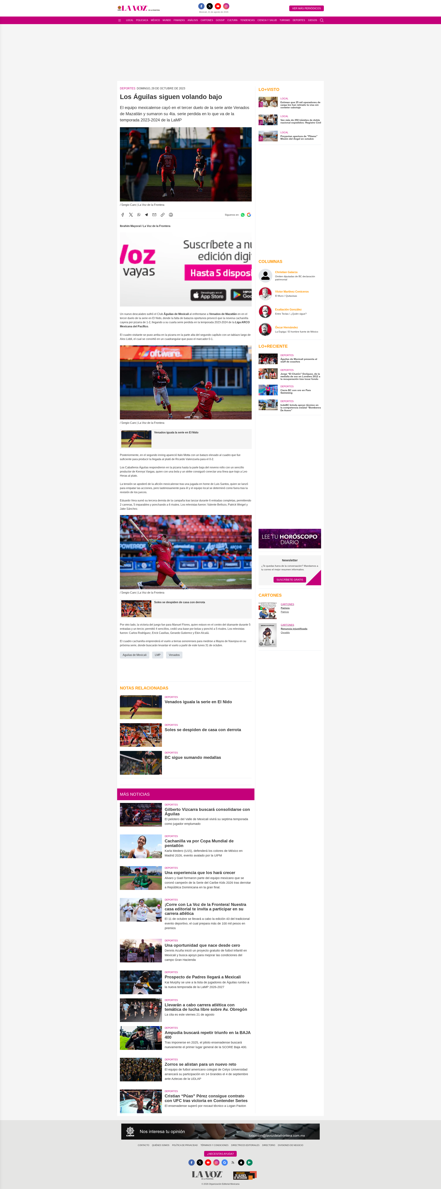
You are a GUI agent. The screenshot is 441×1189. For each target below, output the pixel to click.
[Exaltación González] (265, 311)
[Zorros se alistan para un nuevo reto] (141, 1071)
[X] (210, 6)
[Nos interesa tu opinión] (220, 1132)
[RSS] (233, 1162)
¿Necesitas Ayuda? (220, 1153)
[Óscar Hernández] (265, 329)
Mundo (167, 20)
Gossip (220, 20)
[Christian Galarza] (265, 276)
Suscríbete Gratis (289, 579)
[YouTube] (218, 6)
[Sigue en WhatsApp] (242, 215)
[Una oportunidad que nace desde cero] (141, 952)
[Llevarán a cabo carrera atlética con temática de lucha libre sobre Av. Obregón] (141, 1010)
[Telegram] (146, 214)
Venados (174, 654)
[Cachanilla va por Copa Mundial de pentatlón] (141, 848)
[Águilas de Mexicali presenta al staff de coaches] (268, 359)
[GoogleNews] (225, 1162)
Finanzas (179, 20)
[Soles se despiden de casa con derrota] (141, 735)
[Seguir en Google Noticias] (249, 215)
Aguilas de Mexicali (135, 654)
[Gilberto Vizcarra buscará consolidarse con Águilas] (141, 816)
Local (129, 20)
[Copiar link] (162, 214)
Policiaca (142, 20)
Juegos (312, 20)
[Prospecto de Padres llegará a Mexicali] (141, 982)
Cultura (232, 20)
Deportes (299, 20)
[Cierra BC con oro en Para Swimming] (268, 390)
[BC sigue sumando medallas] (141, 763)
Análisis (193, 20)
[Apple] (241, 1162)
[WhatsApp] (138, 214)
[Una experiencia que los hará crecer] (141, 880)
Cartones (207, 20)
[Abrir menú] (119, 20)
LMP (158, 654)
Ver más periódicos (306, 8)
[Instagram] (226, 6)
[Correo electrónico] (154, 214)
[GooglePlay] (249, 1162)
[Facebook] (201, 6)
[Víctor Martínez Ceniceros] (265, 293)
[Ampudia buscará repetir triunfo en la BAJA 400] (141, 1040)
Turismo (285, 20)
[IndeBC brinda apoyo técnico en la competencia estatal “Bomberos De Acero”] (268, 405)
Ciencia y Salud (267, 20)
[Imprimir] (171, 214)
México (155, 20)
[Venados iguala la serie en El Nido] (141, 707)
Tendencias (247, 20)
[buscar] (322, 20)
